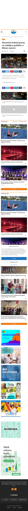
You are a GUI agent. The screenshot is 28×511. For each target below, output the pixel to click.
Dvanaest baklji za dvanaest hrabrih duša (12, 162)
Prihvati (14, 258)
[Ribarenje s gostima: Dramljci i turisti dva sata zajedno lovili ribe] (14, 131)
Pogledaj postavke (14, 262)
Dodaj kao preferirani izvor (9, 82)
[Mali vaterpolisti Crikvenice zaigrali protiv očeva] (14, 266)
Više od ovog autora (22, 121)
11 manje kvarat (11, 499)
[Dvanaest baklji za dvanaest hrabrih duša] (14, 153)
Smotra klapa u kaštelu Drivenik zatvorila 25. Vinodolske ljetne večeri (12, 182)
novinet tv (4, 499)
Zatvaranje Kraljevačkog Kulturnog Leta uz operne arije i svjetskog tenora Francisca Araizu (13, 317)
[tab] (15, 121)
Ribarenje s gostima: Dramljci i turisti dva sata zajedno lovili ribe (13, 141)
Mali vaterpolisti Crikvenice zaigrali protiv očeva (13, 275)
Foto (4, 36)
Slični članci (14, 121)
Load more (14, 323)
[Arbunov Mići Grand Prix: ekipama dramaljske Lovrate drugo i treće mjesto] (14, 286)
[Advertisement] (14, 15)
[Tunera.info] (13, 32)
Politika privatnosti (14, 264)
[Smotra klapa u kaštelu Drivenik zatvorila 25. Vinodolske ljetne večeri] (14, 173)
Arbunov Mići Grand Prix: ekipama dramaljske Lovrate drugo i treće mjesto (13, 296)
